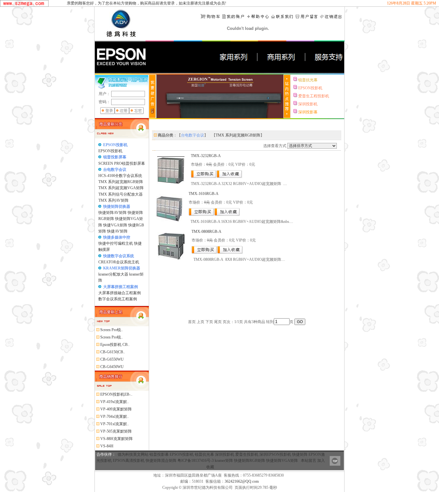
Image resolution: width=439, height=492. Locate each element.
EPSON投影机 (182, 454)
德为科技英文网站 (133, 454)
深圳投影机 (224, 454)
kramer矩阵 (224, 460)
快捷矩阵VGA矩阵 (282, 460)
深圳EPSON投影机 (275, 454)
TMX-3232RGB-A (206, 156)
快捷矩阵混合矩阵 (161, 460)
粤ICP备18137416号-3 (195, 460)
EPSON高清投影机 (129, 460)
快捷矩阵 (300, 454)
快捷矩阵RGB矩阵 (249, 460)
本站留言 (308, 460)
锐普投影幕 (159, 454)
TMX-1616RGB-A (204, 193)
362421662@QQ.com (242, 481)
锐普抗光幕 (204, 454)
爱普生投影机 (246, 454)
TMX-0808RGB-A (206, 231)
